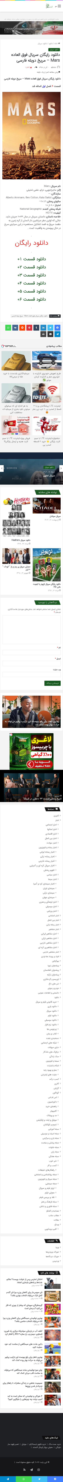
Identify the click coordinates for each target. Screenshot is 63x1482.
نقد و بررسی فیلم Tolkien (50, 799)
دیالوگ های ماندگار (51, 1052)
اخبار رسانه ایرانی (47, 852)
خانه (56, 43)
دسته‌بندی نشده (52, 1038)
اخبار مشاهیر (54, 929)
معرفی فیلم (50, 1192)
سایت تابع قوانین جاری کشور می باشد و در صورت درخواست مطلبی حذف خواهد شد (31, 19)
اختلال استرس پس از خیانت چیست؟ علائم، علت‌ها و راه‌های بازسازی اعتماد (24, 1281)
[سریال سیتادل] (47, 505)
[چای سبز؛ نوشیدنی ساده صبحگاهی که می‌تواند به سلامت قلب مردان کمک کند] (53, 1374)
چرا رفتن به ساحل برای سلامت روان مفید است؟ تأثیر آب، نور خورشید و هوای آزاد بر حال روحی (32, 723)
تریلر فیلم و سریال (47, 1188)
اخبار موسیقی (51, 906)
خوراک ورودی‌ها (52, 1252)
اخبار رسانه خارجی (47, 861)
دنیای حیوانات (53, 1047)
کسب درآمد (54, 1079)
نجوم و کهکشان (50, 1124)
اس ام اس (52, 1097)
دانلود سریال (42, 43)
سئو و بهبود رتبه (50, 1070)
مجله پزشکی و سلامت (50, 1142)
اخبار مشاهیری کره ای (47, 947)
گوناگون (56, 1092)
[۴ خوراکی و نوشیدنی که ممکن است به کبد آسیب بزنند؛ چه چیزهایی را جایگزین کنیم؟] (53, 1400)
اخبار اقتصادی (51, 833)
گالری (56, 1083)
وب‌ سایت (57, 669)
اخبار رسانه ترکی (47, 856)
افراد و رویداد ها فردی (50, 956)
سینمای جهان (48, 897)
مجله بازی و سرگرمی (50, 1138)
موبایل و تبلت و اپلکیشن (46, 1120)
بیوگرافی (55, 961)
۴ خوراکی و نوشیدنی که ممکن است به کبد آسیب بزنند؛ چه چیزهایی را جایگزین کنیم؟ (24, 1398)
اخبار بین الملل (51, 838)
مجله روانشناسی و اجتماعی (45, 1174)
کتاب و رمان (52, 1033)
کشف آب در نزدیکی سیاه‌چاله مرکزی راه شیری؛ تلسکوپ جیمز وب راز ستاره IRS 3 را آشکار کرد (23, 1332)
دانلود (51, 43)
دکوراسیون (52, 1101)
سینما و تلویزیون (52, 1061)
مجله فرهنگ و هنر (49, 1201)
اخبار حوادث (52, 843)
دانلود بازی (52, 1006)
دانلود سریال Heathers (21, 540)
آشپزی (56, 815)
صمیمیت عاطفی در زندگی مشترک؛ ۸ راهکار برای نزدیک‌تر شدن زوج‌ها (22, 1384)
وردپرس (55, 1261)
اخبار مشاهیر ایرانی (49, 933)
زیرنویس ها (52, 1029)
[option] (31, 468)
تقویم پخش (49, 870)
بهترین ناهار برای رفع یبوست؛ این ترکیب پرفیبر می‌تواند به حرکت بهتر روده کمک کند (23, 1359)
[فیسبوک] (57, 328)
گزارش (56, 1088)
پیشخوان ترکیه (53, 974)
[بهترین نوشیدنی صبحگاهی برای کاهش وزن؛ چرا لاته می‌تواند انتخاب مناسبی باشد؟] (53, 1322)
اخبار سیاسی (52, 874)
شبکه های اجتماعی (49, 1042)
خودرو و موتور (53, 988)
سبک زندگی (54, 1056)
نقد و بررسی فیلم (47, 1197)
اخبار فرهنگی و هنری (48, 902)
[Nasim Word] (49, 6)
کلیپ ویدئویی (51, 1229)
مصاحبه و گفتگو (52, 1211)
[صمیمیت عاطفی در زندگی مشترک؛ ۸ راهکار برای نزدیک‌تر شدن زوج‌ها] (53, 1387)
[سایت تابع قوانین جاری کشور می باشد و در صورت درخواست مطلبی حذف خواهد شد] (31, 27)
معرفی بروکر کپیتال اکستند (43, 1447)
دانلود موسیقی (51, 1020)
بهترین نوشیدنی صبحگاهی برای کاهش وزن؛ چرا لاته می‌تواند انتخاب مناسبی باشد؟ (22, 1320)
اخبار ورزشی (52, 911)
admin (53, 67)
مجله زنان (55, 1151)
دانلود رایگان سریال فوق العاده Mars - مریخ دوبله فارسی (29, 316)
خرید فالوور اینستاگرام (37, 1444)
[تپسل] (11, 734)
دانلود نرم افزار (51, 1024)
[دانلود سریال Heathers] (16, 517)
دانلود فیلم (52, 1015)
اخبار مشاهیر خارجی (48, 942)
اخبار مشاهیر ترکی (49, 938)
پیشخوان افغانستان (51, 970)
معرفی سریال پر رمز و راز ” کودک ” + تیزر (16, 568)
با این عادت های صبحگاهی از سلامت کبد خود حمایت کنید (23, 1345)
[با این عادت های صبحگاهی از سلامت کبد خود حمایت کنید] (53, 1348)
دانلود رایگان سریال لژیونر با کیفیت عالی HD (47, 586)
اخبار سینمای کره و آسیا (44, 883)
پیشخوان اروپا (53, 965)
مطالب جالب (53, 1215)
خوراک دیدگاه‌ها (52, 1256)
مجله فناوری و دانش (48, 1206)
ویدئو (57, 1224)
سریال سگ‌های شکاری (44, 475)
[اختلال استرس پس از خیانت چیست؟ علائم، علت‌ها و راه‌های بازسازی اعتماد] (53, 1283)
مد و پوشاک (52, 1115)
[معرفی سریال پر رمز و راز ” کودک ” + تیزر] (16, 556)
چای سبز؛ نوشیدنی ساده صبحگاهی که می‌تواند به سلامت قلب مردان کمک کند (23, 1371)
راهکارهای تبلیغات (46, 1170)
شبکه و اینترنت (53, 1065)
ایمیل (58, 658)
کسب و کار (52, 1165)
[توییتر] (50, 328)
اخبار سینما (52, 879)
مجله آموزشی (53, 1129)
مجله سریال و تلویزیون (47, 1179)
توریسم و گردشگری (51, 979)
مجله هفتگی (54, 1156)
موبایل (24, 1444)
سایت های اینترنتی (49, 1074)
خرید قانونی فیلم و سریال (46, 1002)
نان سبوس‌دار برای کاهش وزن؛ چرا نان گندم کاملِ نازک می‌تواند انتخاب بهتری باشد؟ (24, 1294)
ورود (57, 1247)
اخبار (57, 820)
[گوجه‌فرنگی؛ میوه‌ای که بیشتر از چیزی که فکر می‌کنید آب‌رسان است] (53, 1309)
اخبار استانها (52, 829)
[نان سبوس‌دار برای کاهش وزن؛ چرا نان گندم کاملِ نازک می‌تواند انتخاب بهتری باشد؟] (53, 1296)
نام (59, 647)
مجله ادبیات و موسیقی (50, 1133)
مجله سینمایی (51, 1183)
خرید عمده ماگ (55, 1444)
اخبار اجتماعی (51, 824)
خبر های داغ (54, 983)
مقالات (56, 1220)
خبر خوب (53, 1161)
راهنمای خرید (51, 1106)
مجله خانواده (54, 1147)
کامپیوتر (53, 1111)
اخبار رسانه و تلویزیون (48, 847)
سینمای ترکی (49, 893)
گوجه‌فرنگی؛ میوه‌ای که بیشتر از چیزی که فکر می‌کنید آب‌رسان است (24, 1307)
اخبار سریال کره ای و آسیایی (42, 865)
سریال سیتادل (55, 516)
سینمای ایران (49, 888)
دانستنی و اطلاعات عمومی (48, 992)
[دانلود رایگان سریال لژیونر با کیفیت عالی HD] (47, 564)
